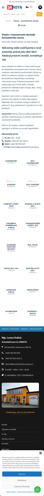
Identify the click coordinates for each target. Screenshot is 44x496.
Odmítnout (21, 480)
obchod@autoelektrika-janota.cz (25, 147)
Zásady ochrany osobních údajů (27, 491)
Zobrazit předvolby (22, 486)
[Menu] (3, 7)
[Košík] (40, 7)
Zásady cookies (11, 491)
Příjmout (22, 474)
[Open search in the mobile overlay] (22, 14)
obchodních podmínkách (21, 72)
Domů (8, 21)
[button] (40, 453)
